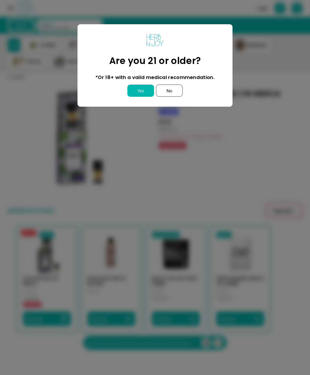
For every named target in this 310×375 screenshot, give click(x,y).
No (169, 90)
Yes (140, 90)
